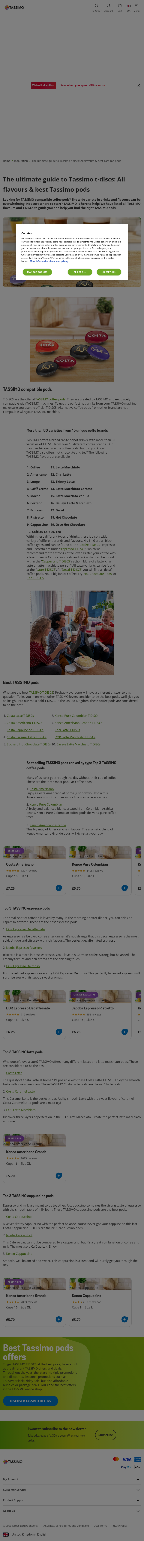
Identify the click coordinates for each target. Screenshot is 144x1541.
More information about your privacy (49, 261)
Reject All (80, 272)
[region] (72, 252)
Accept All (109, 272)
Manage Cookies (37, 272)
